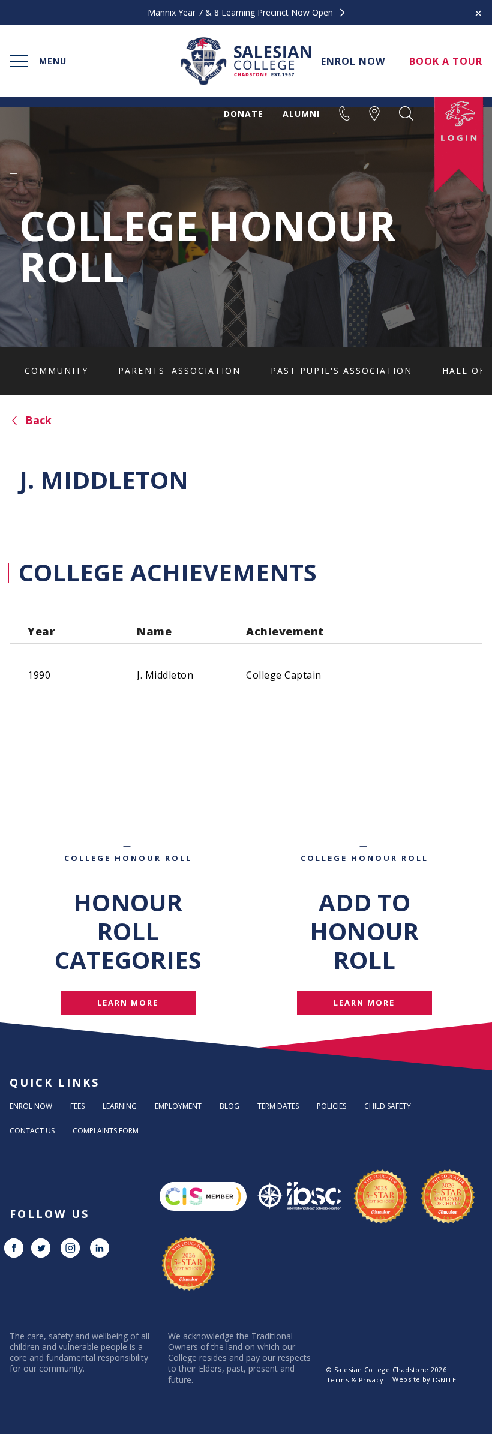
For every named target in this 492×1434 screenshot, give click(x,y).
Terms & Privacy (355, 1379)
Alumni (301, 114)
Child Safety (387, 1106)
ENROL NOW (353, 61)
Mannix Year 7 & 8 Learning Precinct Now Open (241, 12)
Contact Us (32, 1131)
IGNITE (444, 1379)
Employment (178, 1106)
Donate (243, 114)
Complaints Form (106, 1131)
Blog (229, 1106)
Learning (120, 1106)
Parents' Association (179, 370)
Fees (77, 1106)
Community (56, 370)
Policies (331, 1106)
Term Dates (278, 1106)
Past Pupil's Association (341, 370)
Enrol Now (31, 1106)
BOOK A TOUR (445, 61)
